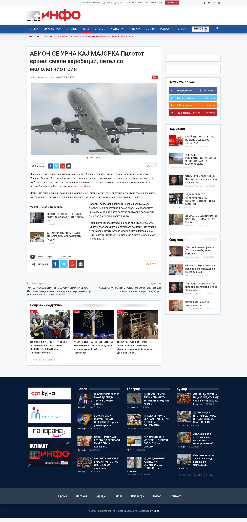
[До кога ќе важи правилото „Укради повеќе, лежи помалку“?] (176, 251)
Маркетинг (156, 3)
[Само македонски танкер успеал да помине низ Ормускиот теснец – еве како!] (184, 459)
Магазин (166, 28)
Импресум (143, 3)
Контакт (131, 3)
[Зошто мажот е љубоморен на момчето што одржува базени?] (184, 437)
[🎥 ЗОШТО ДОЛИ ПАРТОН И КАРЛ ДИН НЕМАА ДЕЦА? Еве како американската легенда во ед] (176, 219)
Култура (134, 28)
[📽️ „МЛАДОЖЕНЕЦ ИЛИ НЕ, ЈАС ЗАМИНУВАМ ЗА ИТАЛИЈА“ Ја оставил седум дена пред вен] (134, 462)
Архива (118, 3)
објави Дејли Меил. (79, 186)
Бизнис (72, 28)
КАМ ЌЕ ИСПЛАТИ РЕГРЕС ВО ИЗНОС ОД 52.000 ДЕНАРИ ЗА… (199, 139)
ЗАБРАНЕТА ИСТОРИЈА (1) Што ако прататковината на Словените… (201, 179)
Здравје (100, 496)
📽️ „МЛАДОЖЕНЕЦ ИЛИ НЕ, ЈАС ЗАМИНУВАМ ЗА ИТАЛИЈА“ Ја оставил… (146, 465)
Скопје (100, 28)
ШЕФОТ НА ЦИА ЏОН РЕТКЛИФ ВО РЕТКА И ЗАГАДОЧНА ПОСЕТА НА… (65, 217)
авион (40, 257)
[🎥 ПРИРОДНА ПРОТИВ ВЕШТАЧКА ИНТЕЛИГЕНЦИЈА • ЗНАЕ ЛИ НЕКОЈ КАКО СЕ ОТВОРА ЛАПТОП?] (184, 416)
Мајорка (50, 257)
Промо (62, 496)
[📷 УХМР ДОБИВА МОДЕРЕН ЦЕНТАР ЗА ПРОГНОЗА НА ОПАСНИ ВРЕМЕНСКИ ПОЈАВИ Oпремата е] (134, 441)
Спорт (182, 28)
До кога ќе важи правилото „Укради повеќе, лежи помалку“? (201, 250)
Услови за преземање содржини (94, 3)
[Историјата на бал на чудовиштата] (176, 305)
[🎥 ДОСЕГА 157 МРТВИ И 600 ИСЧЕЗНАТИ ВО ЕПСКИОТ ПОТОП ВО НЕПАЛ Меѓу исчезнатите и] (50, 324)
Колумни (117, 28)
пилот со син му (64, 257)
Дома (34, 28)
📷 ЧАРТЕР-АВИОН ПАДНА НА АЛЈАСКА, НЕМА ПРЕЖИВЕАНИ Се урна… (64, 236)
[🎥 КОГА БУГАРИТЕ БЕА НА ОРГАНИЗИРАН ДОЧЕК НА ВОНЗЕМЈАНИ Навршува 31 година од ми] (134, 419)
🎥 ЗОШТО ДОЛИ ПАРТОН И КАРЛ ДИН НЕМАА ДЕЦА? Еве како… (201, 219)
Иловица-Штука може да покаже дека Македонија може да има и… (200, 268)
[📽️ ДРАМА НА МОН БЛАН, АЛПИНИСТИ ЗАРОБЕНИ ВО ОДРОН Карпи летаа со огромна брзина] (134, 398)
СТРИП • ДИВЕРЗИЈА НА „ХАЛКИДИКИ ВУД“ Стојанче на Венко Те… (206, 397)
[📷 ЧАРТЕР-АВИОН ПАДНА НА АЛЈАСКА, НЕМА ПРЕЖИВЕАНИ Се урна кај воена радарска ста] (37, 237)
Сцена (150, 28)
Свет (86, 28)
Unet (156, 511)
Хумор (157, 496)
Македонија (52, 28)
